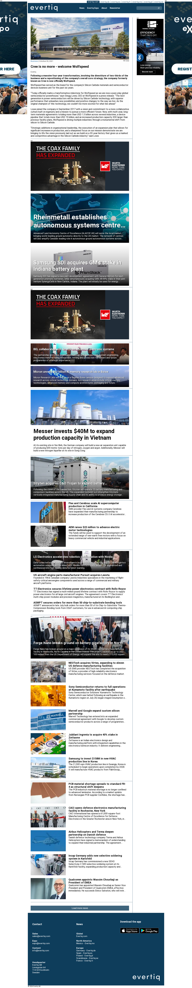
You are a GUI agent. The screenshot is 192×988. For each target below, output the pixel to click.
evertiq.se (158, 2)
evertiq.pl (148, 2)
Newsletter (115, 8)
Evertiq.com (81, 936)
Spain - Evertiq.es (84, 953)
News (81, 8)
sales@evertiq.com (41, 936)
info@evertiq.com (40, 950)
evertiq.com (93, 2)
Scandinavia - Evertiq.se (87, 958)
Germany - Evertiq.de (86, 950)
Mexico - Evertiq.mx (85, 943)
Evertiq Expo (93, 8)
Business (34, 61)
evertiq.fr (126, 2)
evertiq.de (104, 2)
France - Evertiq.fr (84, 960)
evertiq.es (115, 2)
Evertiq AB (44, 8)
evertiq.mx (137, 2)
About (104, 8)
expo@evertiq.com (41, 943)
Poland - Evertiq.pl (84, 955)
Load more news (80, 908)
